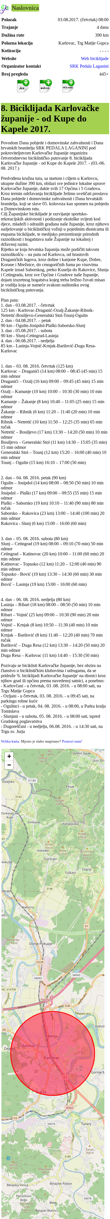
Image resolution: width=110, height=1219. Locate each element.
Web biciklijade (95, 58)
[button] (9, 756)
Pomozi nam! (72, 741)
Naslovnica (25, 8)
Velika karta (10, 741)
